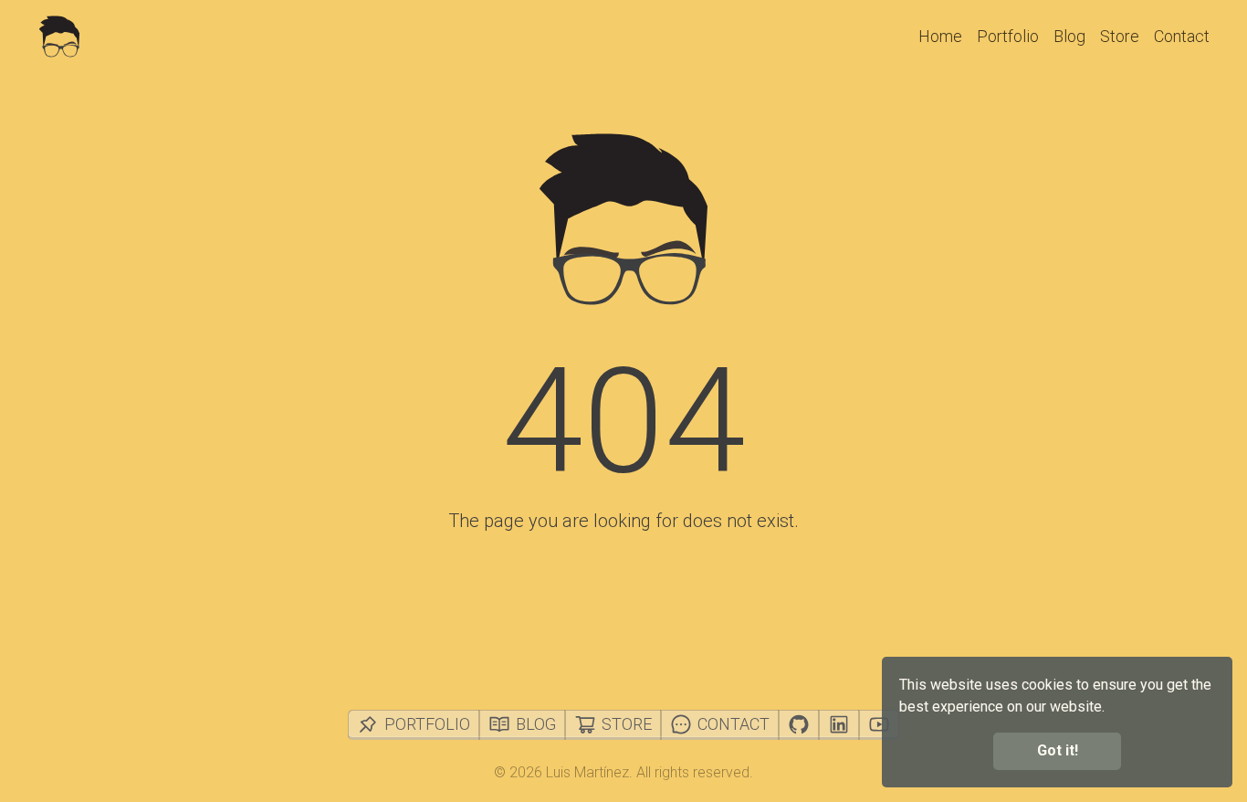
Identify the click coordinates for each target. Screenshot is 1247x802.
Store (1119, 36)
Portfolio (1008, 36)
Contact (1182, 36)
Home (940, 36)
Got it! (1057, 750)
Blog (1069, 36)
